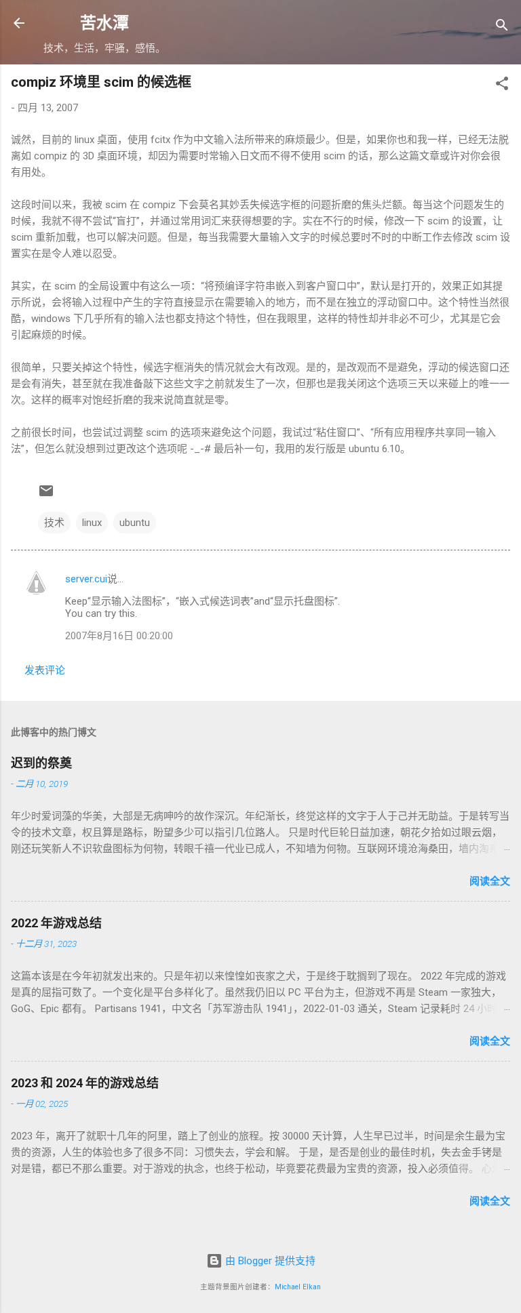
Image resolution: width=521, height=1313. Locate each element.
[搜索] (502, 27)
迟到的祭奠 (41, 763)
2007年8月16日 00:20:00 (119, 636)
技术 (54, 523)
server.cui (86, 579)
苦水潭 (104, 23)
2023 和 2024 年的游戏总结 (85, 1083)
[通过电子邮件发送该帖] (46, 495)
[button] (502, 85)
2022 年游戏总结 (56, 923)
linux (92, 523)
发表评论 (44, 670)
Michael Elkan (298, 1286)
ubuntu (134, 523)
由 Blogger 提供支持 (269, 1261)
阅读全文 (489, 881)
